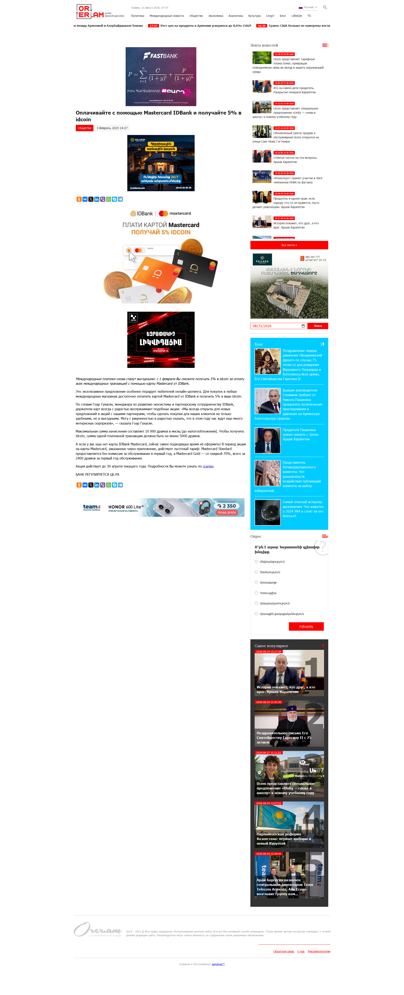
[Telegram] (120, 199)
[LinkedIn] (96, 199)
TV (309, 15)
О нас (301, 951)
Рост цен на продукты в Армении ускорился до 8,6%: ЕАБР (148, 25)
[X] (90, 199)
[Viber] (102, 199)
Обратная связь (283, 951)
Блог (283, 15)
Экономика (215, 15)
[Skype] (114, 199)
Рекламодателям (319, 951)
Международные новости (167, 15)
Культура (254, 15)
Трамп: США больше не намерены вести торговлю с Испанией (259, 25)
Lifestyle (297, 15)
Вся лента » (289, 245)
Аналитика (236, 15)
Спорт (270, 15)
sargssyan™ (218, 964)
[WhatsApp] (108, 199)
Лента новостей (264, 45)
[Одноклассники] (79, 199)
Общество (196, 15)
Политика (137, 15)
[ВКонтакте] (85, 199)
